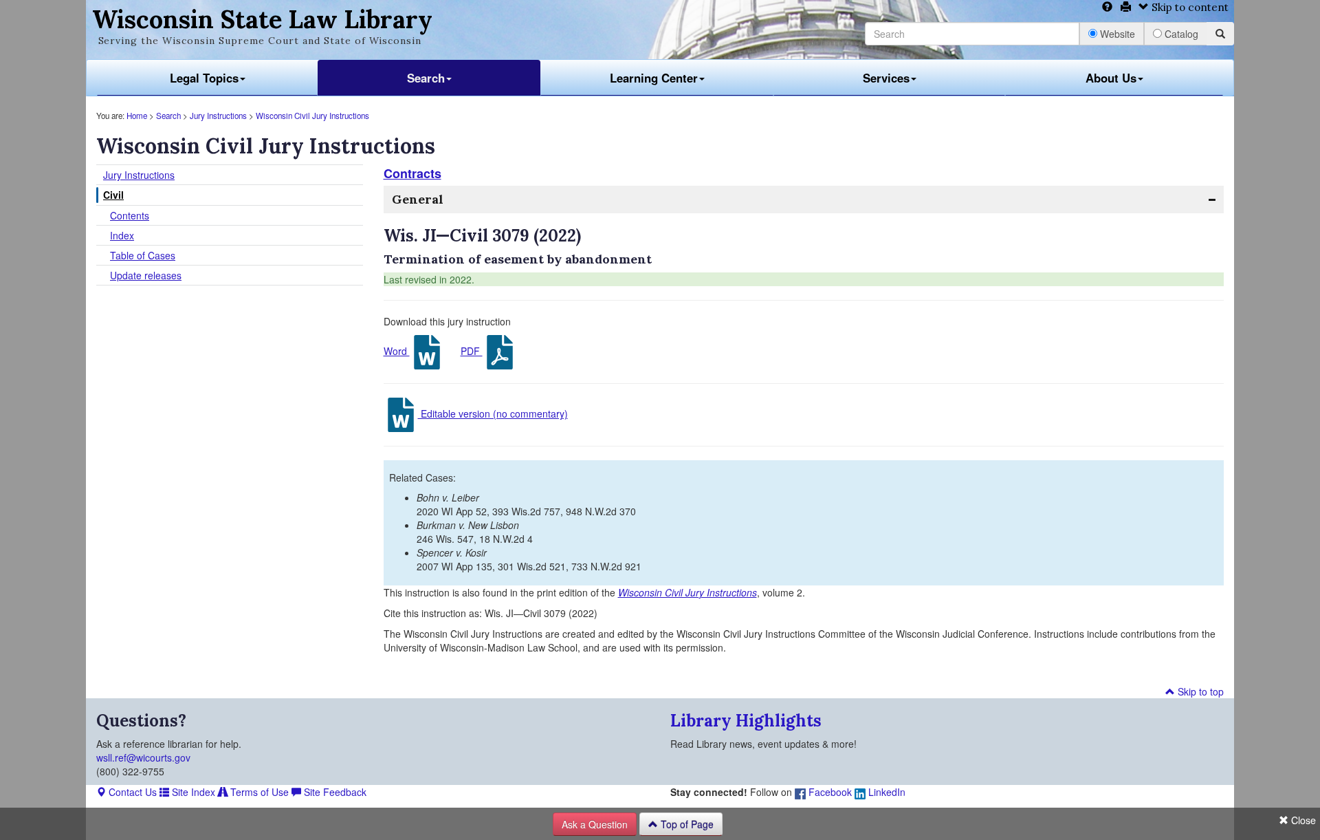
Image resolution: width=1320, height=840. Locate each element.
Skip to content (1189, 7)
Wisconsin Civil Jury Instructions (312, 115)
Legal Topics (204, 77)
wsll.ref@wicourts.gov (143, 757)
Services (886, 77)
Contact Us (131, 792)
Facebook (829, 792)
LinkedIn (885, 792)
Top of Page (686, 824)
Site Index (192, 792)
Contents (129, 215)
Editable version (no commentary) (493, 413)
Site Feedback (333, 792)
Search (426, 77)
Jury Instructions (218, 115)
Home (136, 115)
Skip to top (1199, 691)
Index (122, 235)
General (417, 199)
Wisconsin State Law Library (262, 19)
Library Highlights (746, 720)
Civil (113, 195)
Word (397, 351)
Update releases (146, 275)
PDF (472, 351)
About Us (1111, 77)
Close (1302, 820)
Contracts (412, 173)
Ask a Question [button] (595, 824)
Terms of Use (258, 792)
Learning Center (654, 77)
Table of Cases (142, 255)
